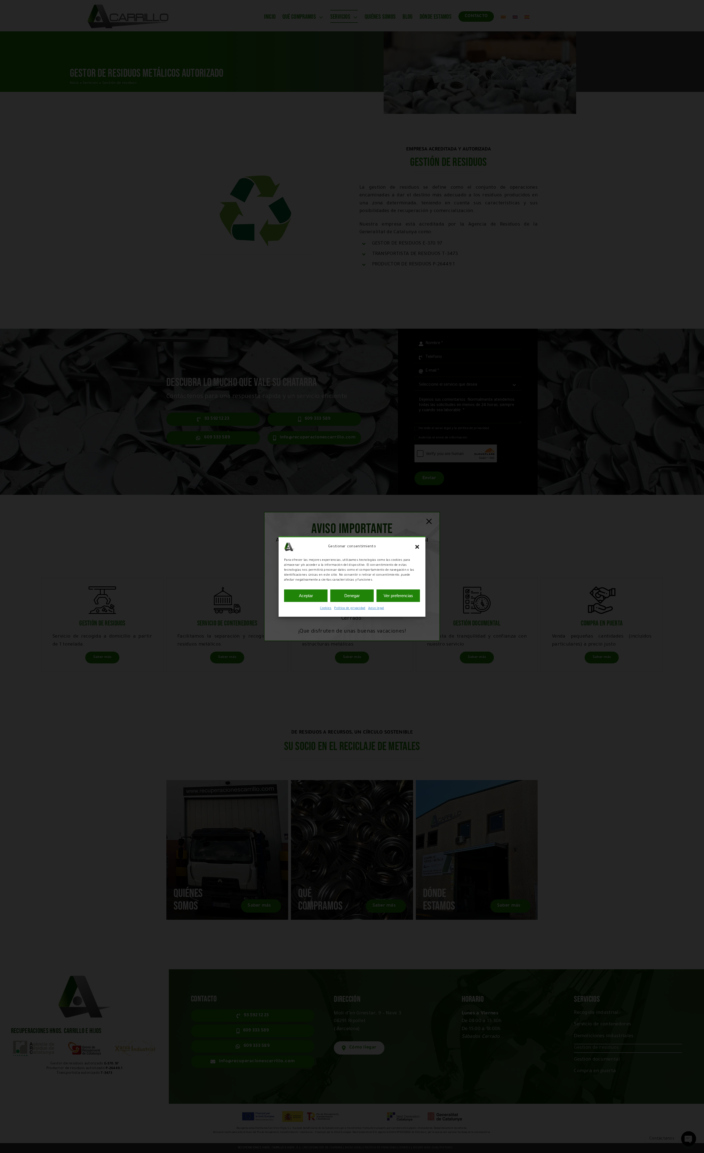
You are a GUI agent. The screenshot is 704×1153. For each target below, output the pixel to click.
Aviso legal (376, 608)
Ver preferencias (398, 595)
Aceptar (306, 595)
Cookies (325, 608)
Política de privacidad (349, 608)
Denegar (352, 595)
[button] (417, 547)
